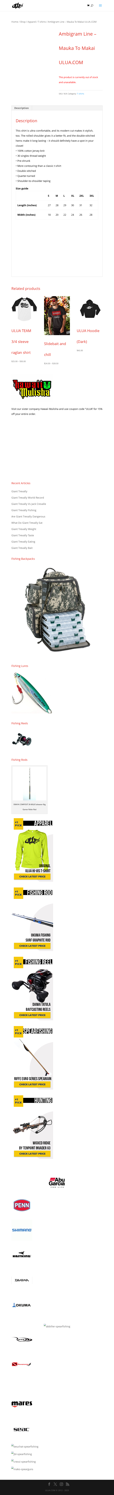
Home (14, 21)
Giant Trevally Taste (22, 535)
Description (21, 108)
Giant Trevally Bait (22, 548)
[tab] (21, 108)
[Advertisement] (57, 246)
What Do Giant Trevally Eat (26, 522)
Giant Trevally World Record (27, 497)
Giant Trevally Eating (23, 541)
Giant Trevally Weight (23, 529)
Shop (23, 21)
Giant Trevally (19, 491)
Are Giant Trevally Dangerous (28, 516)
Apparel (32, 21)
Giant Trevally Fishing (23, 510)
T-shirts (42, 21)
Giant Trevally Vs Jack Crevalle (28, 504)
